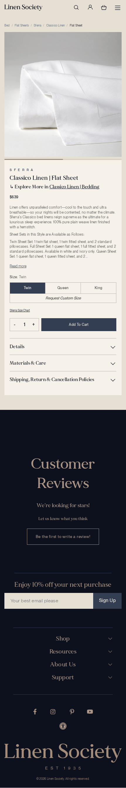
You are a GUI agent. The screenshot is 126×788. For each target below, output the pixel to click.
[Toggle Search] (76, 7)
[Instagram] (52, 711)
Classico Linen (55, 25)
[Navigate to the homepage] (23, 7)
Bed (7, 25)
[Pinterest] (72, 711)
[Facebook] (35, 712)
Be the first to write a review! (63, 536)
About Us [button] (63, 664)
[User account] (90, 7)
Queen (63, 288)
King (98, 288)
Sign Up (107, 600)
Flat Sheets (22, 25)
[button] (63, 346)
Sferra (37, 25)
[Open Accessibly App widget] (63, 726)
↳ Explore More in (54, 187)
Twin (27, 288)
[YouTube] (90, 712)
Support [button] (63, 677)
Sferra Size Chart (20, 310)
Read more (18, 266)
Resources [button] (63, 651)
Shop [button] (63, 638)
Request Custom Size (63, 298)
